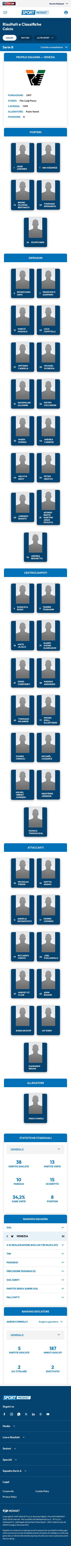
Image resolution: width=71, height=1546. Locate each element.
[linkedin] (33, 1414)
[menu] (5, 12)
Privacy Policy (10, 1496)
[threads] (40, 1414)
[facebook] (4, 1414)
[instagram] (11, 1414)
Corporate (8, 1491)
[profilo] (66, 12)
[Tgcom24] (9, 3)
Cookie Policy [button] (42, 1491)
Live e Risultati (11, 1437)
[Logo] (35, 12)
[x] (26, 1414)
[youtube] (48, 1414)
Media (6, 1426)
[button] (35, 12)
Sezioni (7, 1448)
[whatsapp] (18, 1414)
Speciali (7, 1459)
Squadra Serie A (12, 1470)
